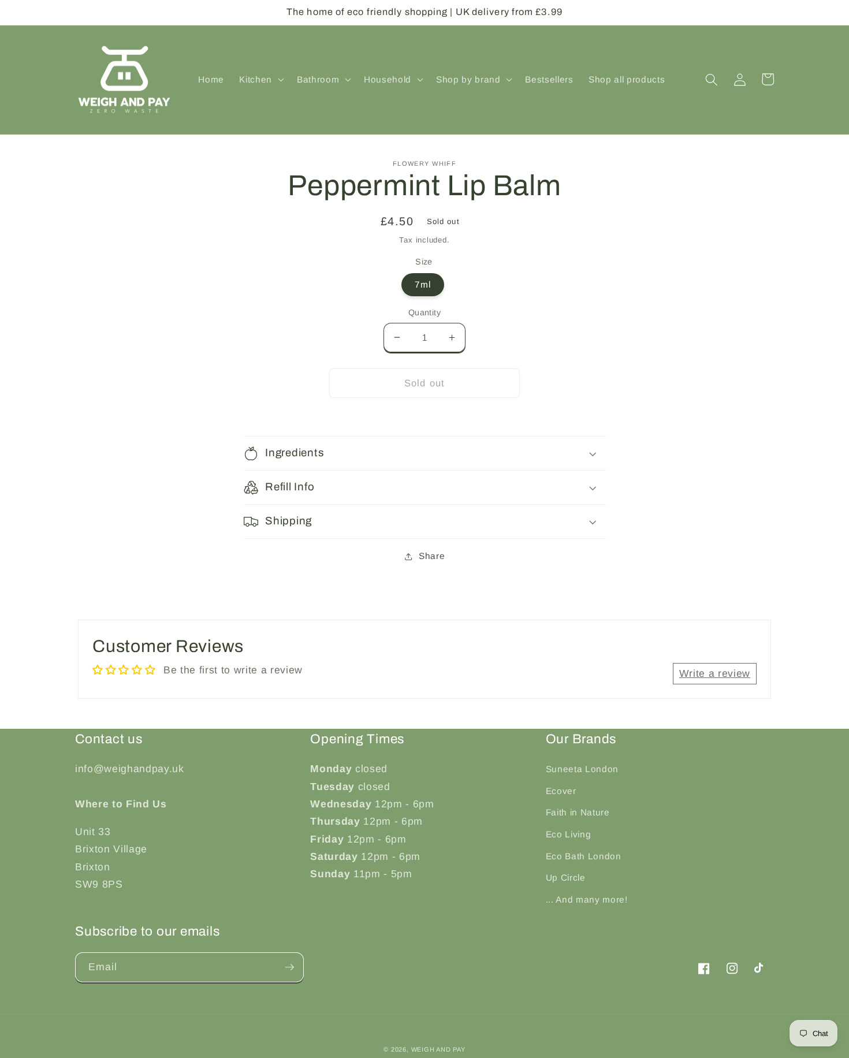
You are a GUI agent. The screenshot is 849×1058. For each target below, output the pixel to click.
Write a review (714, 673)
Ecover (561, 791)
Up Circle (566, 877)
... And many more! (587, 899)
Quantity (424, 312)
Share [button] (432, 556)
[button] (260, 79)
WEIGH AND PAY (438, 1049)
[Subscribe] (289, 967)
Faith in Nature (578, 812)
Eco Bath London (583, 856)
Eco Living (568, 834)
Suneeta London (582, 769)
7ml (423, 284)
